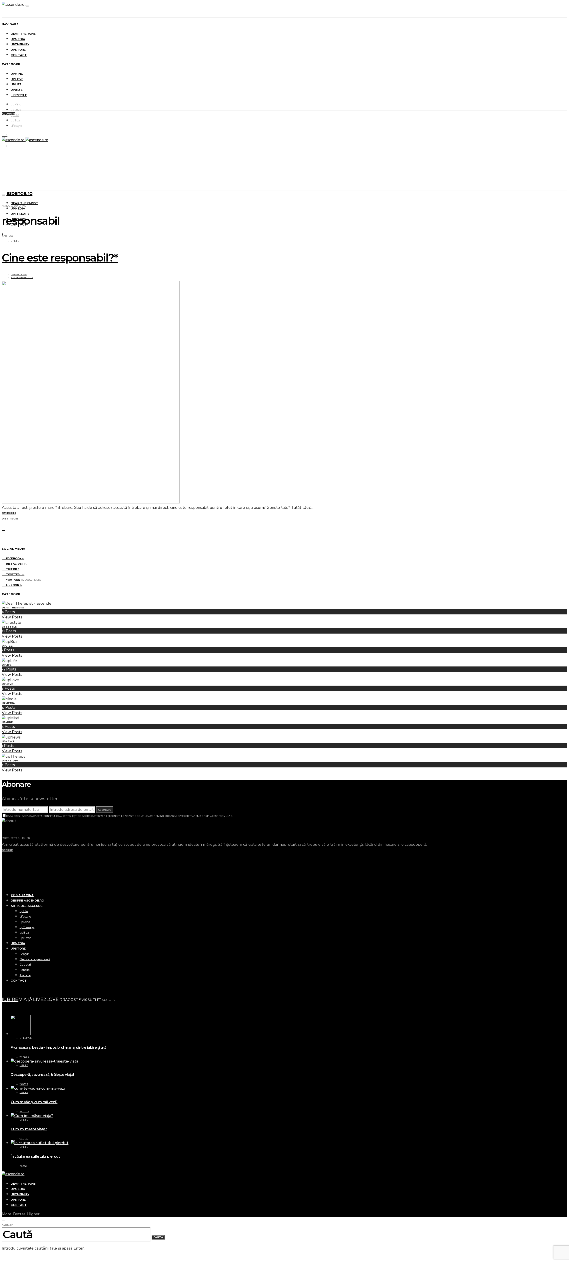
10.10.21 (24, 1165)
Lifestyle (19, 95)
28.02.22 (24, 1111)
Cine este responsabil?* (60, 257)
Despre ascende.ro (27, 900)
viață (25, 999)
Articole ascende (26, 906)
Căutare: (7, 1225)
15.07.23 (24, 1084)
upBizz (17, 89)
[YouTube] (3, 876)
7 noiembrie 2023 (22, 277)
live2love (46, 999)
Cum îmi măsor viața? (29, 1129)
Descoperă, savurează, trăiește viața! (42, 1075)
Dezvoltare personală (35, 959)
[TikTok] (3, 865)
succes (108, 1000)
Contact (19, 55)
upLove (17, 79)
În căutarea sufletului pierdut (35, 1156)
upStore (18, 49)
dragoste (70, 1000)
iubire (10, 999)
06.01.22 (24, 1138)
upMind (17, 73)
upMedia (18, 39)
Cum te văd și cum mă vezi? (34, 1102)
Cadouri (25, 964)
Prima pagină (22, 895)
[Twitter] (3, 871)
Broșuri (25, 954)
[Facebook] (3, 855)
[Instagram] (3, 860)
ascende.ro (19, 193)
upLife (16, 84)
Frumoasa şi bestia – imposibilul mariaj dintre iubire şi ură (58, 1047)
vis (84, 1000)
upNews (25, 938)
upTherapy (20, 44)
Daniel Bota (19, 274)
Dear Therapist (24, 33)
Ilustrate (25, 975)
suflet (94, 1000)
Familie (25, 970)
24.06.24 (24, 1057)
